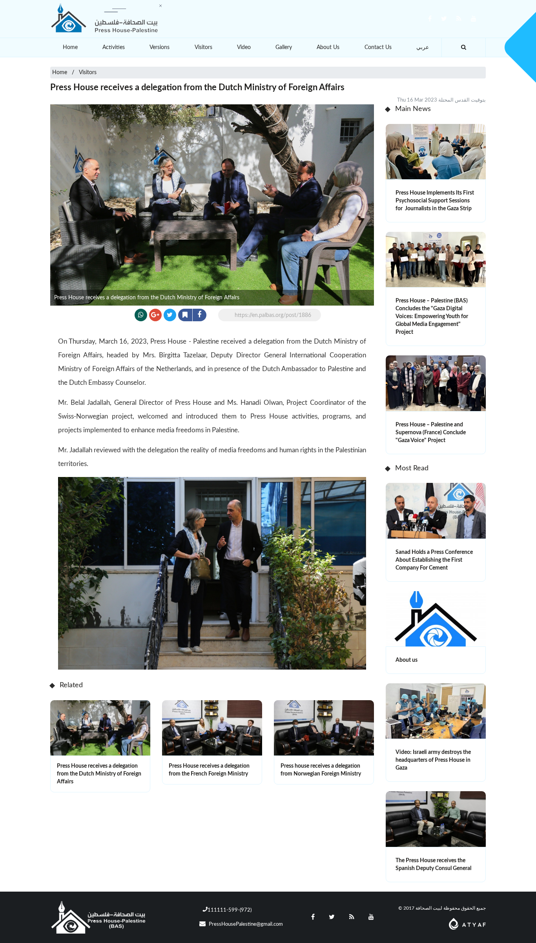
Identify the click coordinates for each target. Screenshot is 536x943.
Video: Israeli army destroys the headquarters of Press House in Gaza (433, 760)
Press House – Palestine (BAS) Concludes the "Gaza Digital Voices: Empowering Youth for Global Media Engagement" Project (432, 316)
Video (244, 47)
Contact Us (378, 47)
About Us (328, 47)
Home (70, 47)
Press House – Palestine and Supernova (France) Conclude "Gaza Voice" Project (431, 432)
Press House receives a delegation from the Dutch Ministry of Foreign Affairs (99, 774)
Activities (113, 47)
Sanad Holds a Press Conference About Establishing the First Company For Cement (434, 560)
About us (406, 660)
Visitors (203, 47)
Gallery (283, 47)
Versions (159, 47)
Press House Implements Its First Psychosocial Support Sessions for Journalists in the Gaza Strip (435, 200)
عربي (422, 47)
